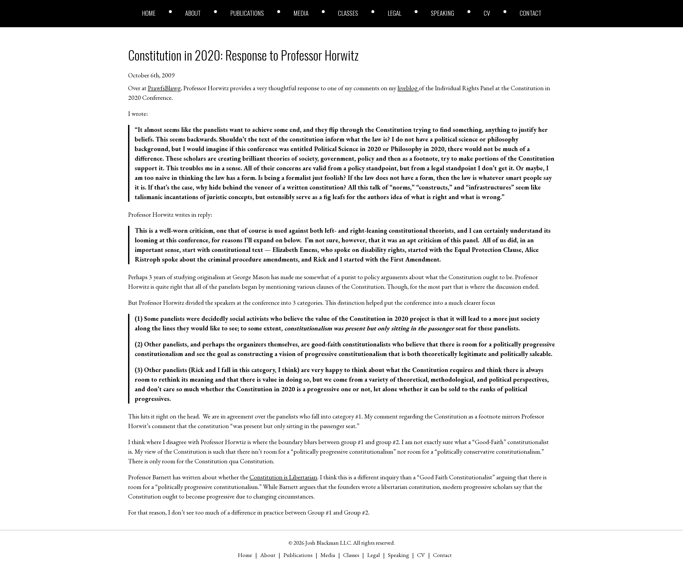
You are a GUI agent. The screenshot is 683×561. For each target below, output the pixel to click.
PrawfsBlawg (164, 88)
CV (487, 13)
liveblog (408, 88)
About (193, 13)
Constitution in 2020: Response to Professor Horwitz (243, 54)
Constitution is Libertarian (283, 477)
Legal (394, 13)
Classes (348, 13)
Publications (247, 13)
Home (149, 13)
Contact (530, 13)
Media (300, 13)
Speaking (442, 13)
